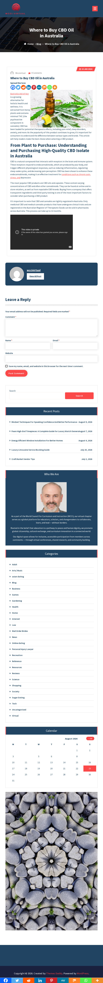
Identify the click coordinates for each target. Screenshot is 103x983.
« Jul (90, 738)
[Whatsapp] (49, 87)
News (14, 637)
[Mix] (44, 87)
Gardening (17, 600)
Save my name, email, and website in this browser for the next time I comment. (46, 366)
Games (15, 594)
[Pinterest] (34, 87)
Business (16, 588)
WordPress (83, 973)
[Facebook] (13, 87)
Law (14, 625)
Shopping (16, 685)
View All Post (35, 276)
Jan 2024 (87, 69)
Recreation (17, 655)
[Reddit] (23, 87)
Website (9, 353)
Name (8, 340)
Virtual (15, 715)
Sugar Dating (18, 697)
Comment (10, 316)
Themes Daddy (54, 973)
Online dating (18, 643)
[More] (54, 87)
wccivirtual (34, 270)
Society (15, 691)
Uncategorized (19, 709)
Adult (14, 564)
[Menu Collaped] (95, 8)
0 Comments (36, 73)
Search (12, 390)
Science (15, 679)
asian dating (18, 576)
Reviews (16, 673)
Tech (14, 703)
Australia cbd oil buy (19, 93)
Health (15, 606)
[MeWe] (39, 87)
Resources (17, 667)
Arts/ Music (17, 570)
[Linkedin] (28, 87)
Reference (16, 661)
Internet (16, 619)
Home (15, 612)
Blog (38, 43)
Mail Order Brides (20, 631)
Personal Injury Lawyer (22, 649)
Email (56, 340)
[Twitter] (18, 87)
